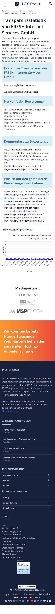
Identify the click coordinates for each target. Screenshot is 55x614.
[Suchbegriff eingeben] (50, 4)
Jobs (4, 525)
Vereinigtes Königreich (18, 600)
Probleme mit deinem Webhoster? (18, 538)
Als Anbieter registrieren (13, 544)
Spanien (38, 600)
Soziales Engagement (12, 531)
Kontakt (16, 594)
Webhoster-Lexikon (11, 557)
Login (6, 594)
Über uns (6, 541)
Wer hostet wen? (10, 528)
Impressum (29, 594)
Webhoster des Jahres (12, 547)
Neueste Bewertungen (12, 551)
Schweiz (36, 597)
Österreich (22, 597)
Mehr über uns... (10, 411)
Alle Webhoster (9, 554)
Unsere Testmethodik (12, 534)
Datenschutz (45, 594)
